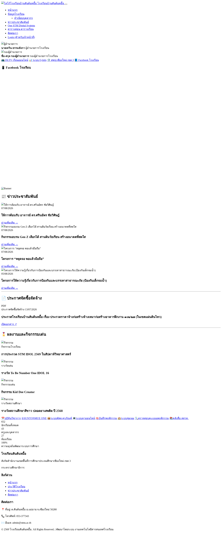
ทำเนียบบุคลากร (23, 18)
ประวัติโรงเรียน (16, 486)
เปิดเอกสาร (9, 324)
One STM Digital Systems (21, 25)
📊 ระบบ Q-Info (37, 60)
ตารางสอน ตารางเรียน (21, 29)
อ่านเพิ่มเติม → (9, 222)
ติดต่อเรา (13, 33)
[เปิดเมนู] (66, 4)
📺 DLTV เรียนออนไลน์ (14, 60)
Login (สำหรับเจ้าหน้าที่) (21, 37)
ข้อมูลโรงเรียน (16, 14)
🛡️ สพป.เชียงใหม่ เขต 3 (60, 60)
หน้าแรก (13, 10)
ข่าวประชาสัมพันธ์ (18, 22)
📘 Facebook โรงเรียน (86, 60)
